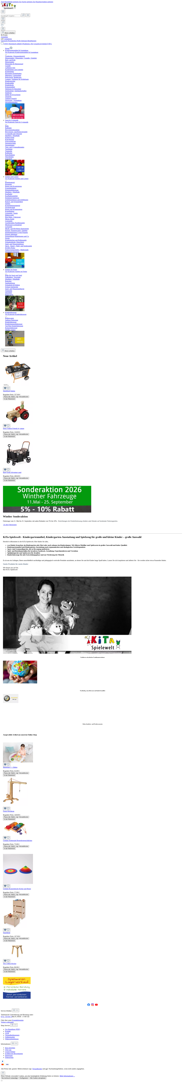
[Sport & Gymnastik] (14, 175)
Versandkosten (37, 1069)
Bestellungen (32, 41)
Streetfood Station (9, 391)
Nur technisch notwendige (10, 1078)
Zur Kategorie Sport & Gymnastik (16, 122)
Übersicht (4, 41)
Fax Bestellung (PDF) (12, 1029)
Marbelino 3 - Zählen (10, 767)
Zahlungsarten (10, 1037)
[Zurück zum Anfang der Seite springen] (3, 1073)
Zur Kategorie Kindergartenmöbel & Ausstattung (21, 52)
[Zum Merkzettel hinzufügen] (6, 388)
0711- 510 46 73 (6, 1017)
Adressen (24, 41)
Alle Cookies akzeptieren (38, 1078)
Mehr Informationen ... (67, 1076)
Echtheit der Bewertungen (14, 1054)
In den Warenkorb (9, 399)
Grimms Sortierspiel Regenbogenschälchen (17, 840)
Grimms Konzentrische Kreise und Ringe (17, 889)
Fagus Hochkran (8, 811)
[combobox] (11, 16)
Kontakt (8, 1031)
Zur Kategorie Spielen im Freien (16, 271)
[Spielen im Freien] (14, 310)
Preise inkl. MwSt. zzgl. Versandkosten (16, 397)
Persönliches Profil (14, 41)
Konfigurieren (24, 1078)
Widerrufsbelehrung (12, 1039)
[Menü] (3, 11)
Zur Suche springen (26, 2)
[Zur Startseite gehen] (8, 9)
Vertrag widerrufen (7, 1022)
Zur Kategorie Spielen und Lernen (16, 179)
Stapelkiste (6, 933)
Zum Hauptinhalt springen (10, 2)
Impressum (9, 1055)
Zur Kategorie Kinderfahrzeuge (15, 314)
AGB (7, 1033)
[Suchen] (23, 15)
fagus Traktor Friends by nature (13, 428)
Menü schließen (10, 33)
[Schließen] (2, 1080)
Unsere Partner (10, 1052)
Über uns (8, 1050)
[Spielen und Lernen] (14, 268)
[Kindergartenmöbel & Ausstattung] (14, 118)
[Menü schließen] (6, 124)
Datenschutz (9, 1057)
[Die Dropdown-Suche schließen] (28, 15)
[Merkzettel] (2, 26)
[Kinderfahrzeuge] (14, 346)
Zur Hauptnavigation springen (43, 2)
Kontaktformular (17, 1020)
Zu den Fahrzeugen (10, 525)
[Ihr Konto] (3, 29)
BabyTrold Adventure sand (12, 472)
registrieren (8, 39)
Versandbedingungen (12, 1035)
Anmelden (4, 37)
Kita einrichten (10, 1048)
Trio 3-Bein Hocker (9, 963)
